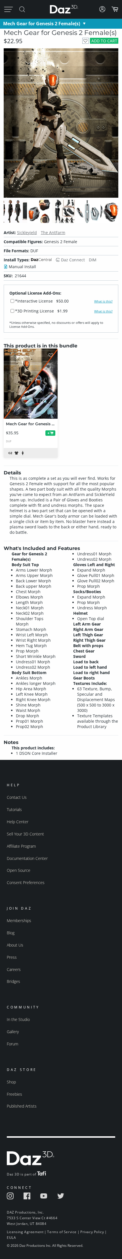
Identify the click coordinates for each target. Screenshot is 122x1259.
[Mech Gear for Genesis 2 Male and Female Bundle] (31, 384)
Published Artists (22, 1106)
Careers (14, 969)
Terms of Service (62, 1231)
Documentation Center (27, 858)
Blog (10, 932)
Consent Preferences (26, 882)
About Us (15, 945)
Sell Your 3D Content (25, 834)
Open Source (18, 870)
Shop (11, 1082)
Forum (12, 1044)
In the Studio (18, 1019)
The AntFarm (53, 232)
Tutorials (14, 809)
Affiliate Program (21, 846)
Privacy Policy (92, 1231)
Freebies (14, 1094)
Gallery (13, 1031)
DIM (92, 259)
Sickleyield (27, 232)
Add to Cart (104, 40)
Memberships (19, 920)
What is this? (103, 301)
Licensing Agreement (25, 1231)
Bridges (13, 981)
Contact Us (17, 797)
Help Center (17, 821)
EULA (11, 1237)
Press (12, 957)
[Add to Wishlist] (85, 41)
